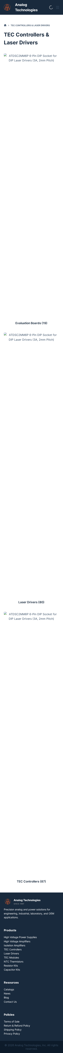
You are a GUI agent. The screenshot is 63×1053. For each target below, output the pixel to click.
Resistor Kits (11, 965)
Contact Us (10, 1001)
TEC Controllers (31, 881)
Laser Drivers (31, 602)
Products (10, 930)
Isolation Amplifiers (14, 945)
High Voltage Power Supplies (20, 937)
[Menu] (57, 7)
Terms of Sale (11, 1021)
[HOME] (5, 25)
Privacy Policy (12, 1033)
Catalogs (9, 989)
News (7, 993)
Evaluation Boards (31, 323)
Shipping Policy (13, 1029)
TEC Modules (11, 957)
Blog (6, 997)
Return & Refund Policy (17, 1025)
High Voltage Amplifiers (17, 941)
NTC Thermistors (13, 961)
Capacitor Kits (12, 969)
